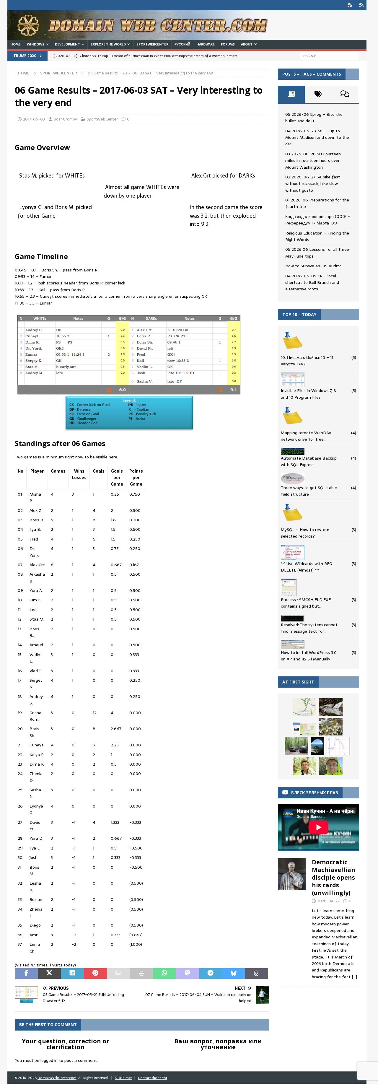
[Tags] (318, 94)
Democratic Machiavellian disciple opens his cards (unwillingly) (333, 877)
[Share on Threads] (256, 973)
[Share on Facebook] (26, 973)
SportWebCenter (152, 44)
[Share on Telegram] (210, 973)
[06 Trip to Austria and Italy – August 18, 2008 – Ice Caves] (317, 746)
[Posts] (291, 94)
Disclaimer (123, 1078)
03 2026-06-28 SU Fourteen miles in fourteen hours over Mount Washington (313, 160)
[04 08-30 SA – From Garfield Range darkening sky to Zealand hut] (339, 746)
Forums (228, 44)
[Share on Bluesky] (233, 973)
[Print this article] (141, 973)
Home (15, 44)
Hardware (205, 44)
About (246, 44)
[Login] (350, 5)
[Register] (361, 5)
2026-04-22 (328, 901)
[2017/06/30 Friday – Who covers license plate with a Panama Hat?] (296, 746)
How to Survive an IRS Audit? (313, 266)
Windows (35, 44)
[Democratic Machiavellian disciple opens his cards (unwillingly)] (292, 917)
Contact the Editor (152, 1078)
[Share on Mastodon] (187, 973)
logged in (49, 1060)
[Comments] (344, 94)
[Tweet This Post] (49, 973)
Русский (182, 44)
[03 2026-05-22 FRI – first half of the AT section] (304, 766)
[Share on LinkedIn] (72, 973)
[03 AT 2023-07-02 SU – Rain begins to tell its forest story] (304, 707)
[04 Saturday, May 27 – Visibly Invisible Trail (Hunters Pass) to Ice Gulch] (331, 707)
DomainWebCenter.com (57, 1078)
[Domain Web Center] (144, 36)
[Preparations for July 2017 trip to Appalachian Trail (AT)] (304, 728)
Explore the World (108, 44)
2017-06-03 (34, 119)
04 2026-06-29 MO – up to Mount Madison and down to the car (317, 137)
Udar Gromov (65, 119)
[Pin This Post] (95, 973)
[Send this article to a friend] (118, 973)
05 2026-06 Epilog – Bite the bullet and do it (314, 117)
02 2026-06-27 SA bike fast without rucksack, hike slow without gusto (312, 183)
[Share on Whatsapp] (164, 973)
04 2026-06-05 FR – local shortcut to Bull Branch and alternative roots (312, 282)
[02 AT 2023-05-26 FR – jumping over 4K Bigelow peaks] (331, 726)
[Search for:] (329, 55)
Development (67, 44)
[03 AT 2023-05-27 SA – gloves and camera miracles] (331, 766)
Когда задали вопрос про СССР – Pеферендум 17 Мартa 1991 (317, 219)
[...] (354, 977)
